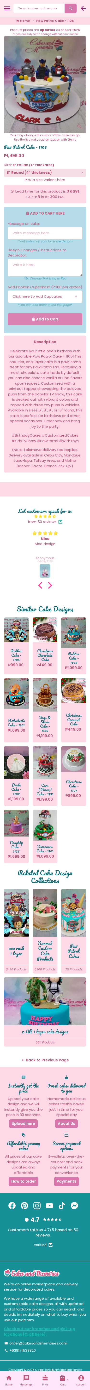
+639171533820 (20, 1350)
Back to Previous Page (45, 1060)
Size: (29, 164)
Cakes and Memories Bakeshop (58, 1370)
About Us (66, 1123)
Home (23, 20)
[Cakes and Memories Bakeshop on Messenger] (74, 1206)
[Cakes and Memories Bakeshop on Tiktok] (62, 1206)
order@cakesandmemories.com (35, 1343)
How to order (23, 1181)
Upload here (23, 1123)
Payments (66, 1181)
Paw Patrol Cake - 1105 (55, 20)
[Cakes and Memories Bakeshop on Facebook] (12, 1206)
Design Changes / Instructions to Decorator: (37, 252)
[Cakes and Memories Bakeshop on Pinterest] (24, 1206)
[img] (45, 516)
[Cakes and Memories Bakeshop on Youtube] (49, 1206)
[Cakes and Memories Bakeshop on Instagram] (37, 1206)
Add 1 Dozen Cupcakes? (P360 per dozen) (45, 287)
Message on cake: (24, 223)
